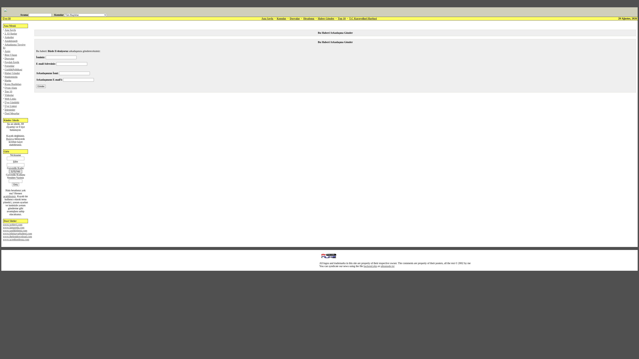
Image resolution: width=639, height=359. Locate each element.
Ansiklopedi (11, 41)
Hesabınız (308, 18)
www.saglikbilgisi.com (15, 230)
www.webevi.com (12, 224)
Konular (281, 18)
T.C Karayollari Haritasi (363, 18)
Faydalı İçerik (12, 62)
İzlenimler (10, 109)
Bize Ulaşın (11, 55)
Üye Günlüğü (12, 102)
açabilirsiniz (9, 196)
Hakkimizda (11, 76)
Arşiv (7, 51)
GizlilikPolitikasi (13, 69)
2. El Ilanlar (11, 33)
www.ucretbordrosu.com (16, 239)
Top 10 (342, 18)
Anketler (9, 37)
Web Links (10, 98)
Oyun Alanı (11, 87)
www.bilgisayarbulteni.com (17, 233)
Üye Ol (6, 18)
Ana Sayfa (267, 18)
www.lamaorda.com (13, 227)
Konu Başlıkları (13, 84)
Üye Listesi (11, 106)
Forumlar (9, 65)
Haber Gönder (326, 18)
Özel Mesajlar (12, 113)
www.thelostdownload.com (17, 236)
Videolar (9, 95)
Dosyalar (295, 18)
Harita (8, 80)
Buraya (10, 138)
